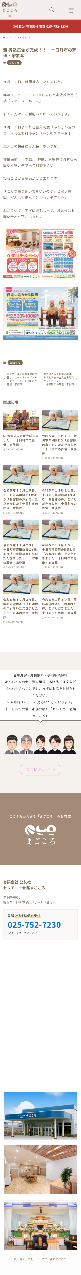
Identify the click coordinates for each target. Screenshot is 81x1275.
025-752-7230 (34, 924)
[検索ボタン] (52, 10)
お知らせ (14, 62)
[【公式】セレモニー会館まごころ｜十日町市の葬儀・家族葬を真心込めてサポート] (9, 10)
